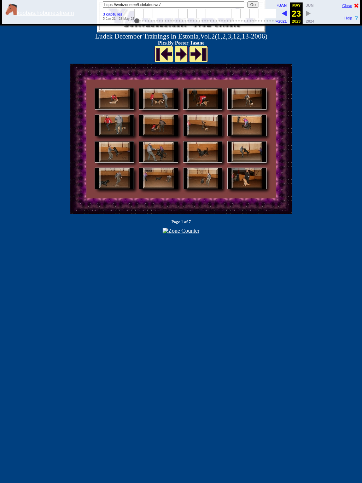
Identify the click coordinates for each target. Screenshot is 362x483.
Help (348, 18)
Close (347, 6)
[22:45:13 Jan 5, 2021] (284, 14)
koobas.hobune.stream (45, 13)
